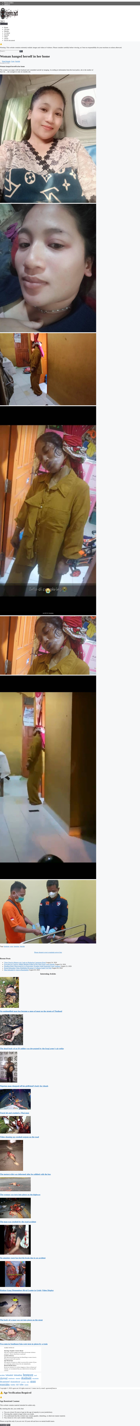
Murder (6, 31)
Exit (8, 1425)
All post (6, 29)
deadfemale (11, 1378)
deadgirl (18, 1378)
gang (28, 1382)
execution (23, 1381)
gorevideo (5, 1384)
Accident (7, 33)
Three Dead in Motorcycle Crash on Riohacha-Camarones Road (25, 962)
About (6, 38)
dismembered (15, 1382)
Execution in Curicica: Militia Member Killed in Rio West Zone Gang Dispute (29, 964)
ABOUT (7, 4)
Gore (12, 61)
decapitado (35, 1378)
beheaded (9, 1375)
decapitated (5, 1381)
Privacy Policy (9, 2)
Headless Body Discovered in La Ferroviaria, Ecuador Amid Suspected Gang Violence (32, 966)
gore (11, 946)
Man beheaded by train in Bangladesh (16, 970)
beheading (18, 1375)
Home (6, 27)
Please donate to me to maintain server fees (48, 952)
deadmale (26, 1377)
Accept (3, 1425)
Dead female (6, 61)
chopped (3, 1378)
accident (2, 1375)
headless (13, 1384)
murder (26, 1384)
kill (17, 1384)
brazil (35, 1375)
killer (22, 1384)
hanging (16, 946)
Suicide (6, 35)
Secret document (9, 40)
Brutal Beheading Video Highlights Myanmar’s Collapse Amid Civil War (27, 968)
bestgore (6, 946)
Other (6, 37)
